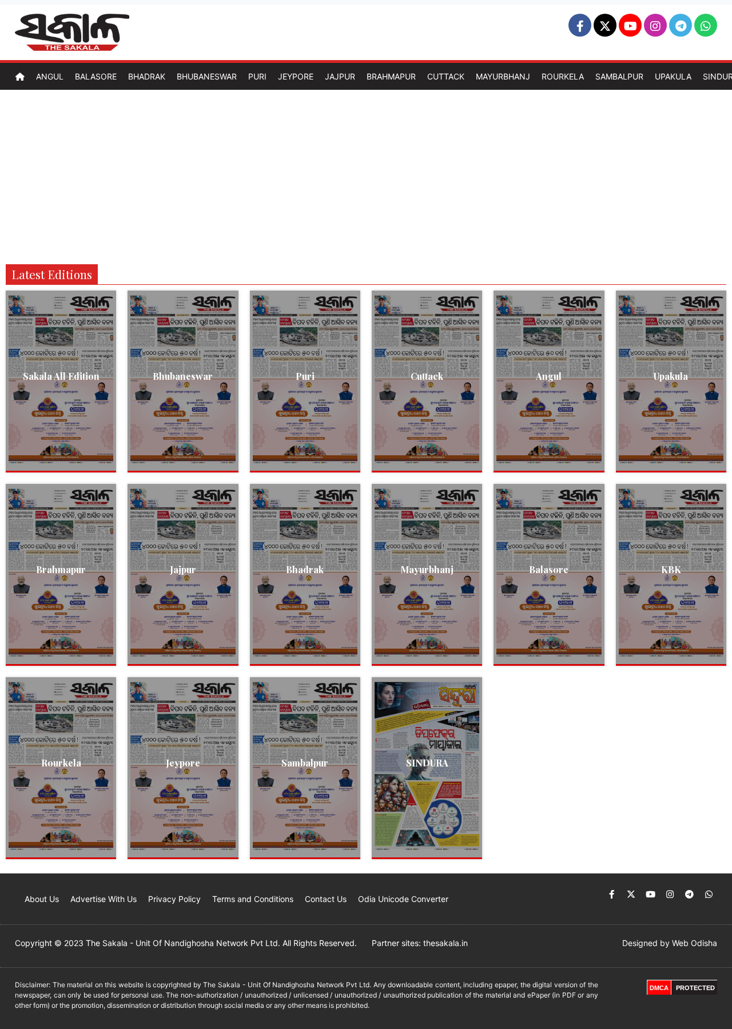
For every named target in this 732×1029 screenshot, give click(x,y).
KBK (671, 569)
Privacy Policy (174, 899)
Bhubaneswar (207, 76)
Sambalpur (619, 76)
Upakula (673, 76)
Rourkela (563, 76)
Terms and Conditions (252, 899)
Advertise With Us (103, 899)
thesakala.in (445, 943)
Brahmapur (391, 76)
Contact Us (326, 899)
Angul (49, 76)
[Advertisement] (366, 176)
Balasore (96, 76)
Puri (257, 76)
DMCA (659, 987)
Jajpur (340, 76)
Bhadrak (146, 76)
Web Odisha (694, 943)
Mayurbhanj (503, 76)
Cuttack (445, 76)
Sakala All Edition (61, 376)
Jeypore (295, 76)
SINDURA (427, 763)
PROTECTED (695, 987)
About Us (42, 899)
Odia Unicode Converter (403, 899)
